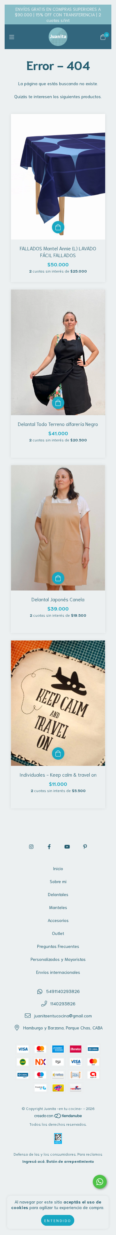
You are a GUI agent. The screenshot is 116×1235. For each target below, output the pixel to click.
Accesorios (58, 920)
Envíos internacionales (58, 972)
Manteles (58, 907)
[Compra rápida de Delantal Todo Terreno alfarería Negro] (58, 403)
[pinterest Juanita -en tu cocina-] (85, 846)
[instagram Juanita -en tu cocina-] (31, 846)
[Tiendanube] (58, 1117)
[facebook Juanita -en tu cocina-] (49, 846)
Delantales (58, 894)
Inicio (58, 868)
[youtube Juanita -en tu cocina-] (67, 846)
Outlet (58, 933)
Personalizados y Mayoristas (58, 959)
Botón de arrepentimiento (70, 1161)
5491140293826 (63, 991)
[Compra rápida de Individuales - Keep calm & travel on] (58, 753)
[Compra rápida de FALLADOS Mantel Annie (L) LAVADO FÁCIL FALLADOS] (58, 227)
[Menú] (13, 36)
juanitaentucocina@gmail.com (63, 1015)
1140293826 (62, 1003)
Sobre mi (58, 881)
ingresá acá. (33, 1161)
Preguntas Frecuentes (58, 946)
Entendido (57, 1220)
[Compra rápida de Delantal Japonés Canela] (58, 578)
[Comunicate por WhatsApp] (100, 1182)
